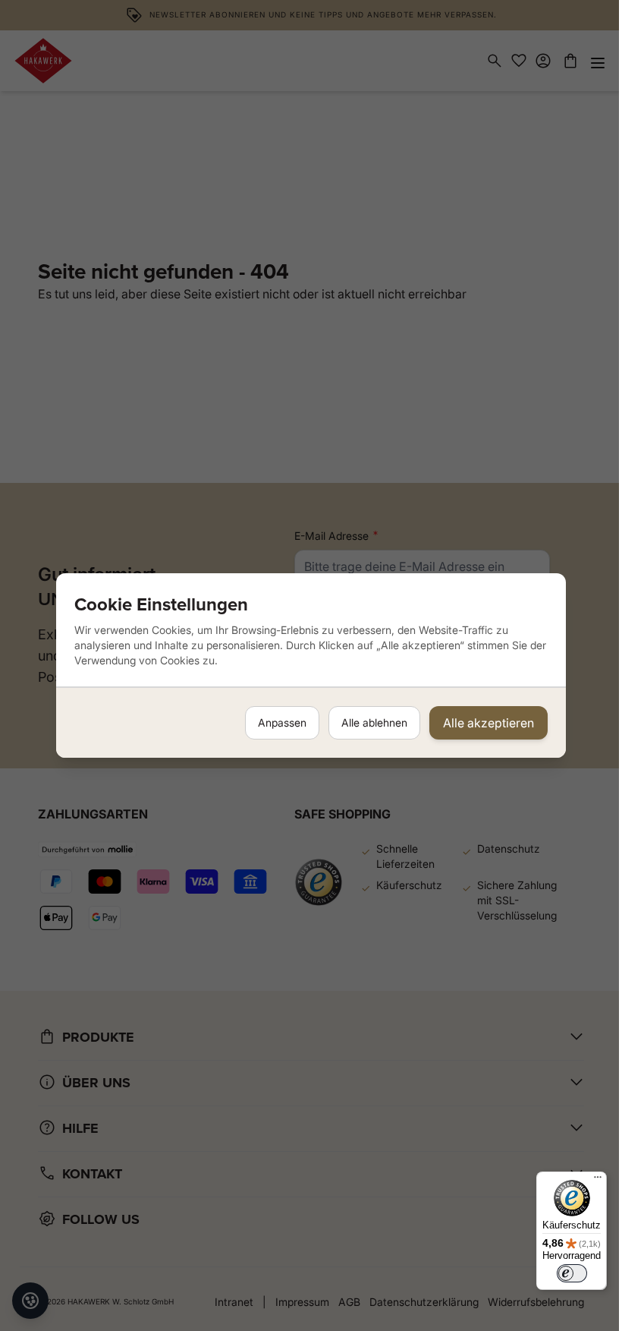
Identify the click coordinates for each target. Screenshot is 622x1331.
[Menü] (598, 1181)
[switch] (572, 1273)
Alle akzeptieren (488, 722)
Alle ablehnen (374, 722)
